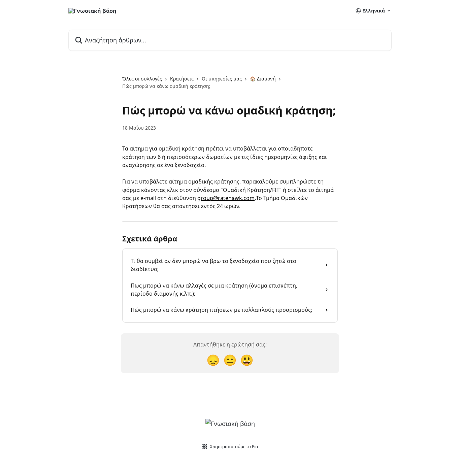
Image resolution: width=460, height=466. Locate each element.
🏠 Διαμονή (263, 78)
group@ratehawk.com (226, 198)
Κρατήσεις (182, 78)
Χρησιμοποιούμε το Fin (234, 446)
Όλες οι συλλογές (142, 78)
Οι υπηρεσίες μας (222, 78)
